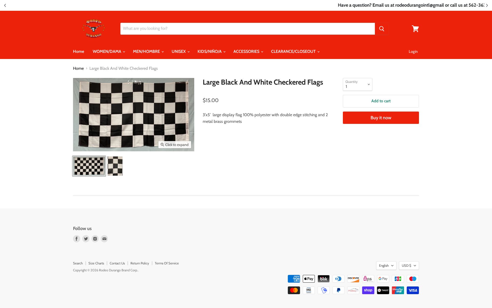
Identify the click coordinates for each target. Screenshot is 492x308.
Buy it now (381, 118)
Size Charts (96, 263)
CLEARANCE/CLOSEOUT (294, 51)
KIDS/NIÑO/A (210, 51)
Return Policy (139, 263)
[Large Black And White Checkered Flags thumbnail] (89, 166)
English (384, 265)
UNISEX (179, 51)
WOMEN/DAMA (107, 51)
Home (78, 51)
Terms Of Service (167, 263)
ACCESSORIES (246, 51)
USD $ (406, 265)
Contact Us (117, 263)
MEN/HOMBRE (147, 51)
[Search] (382, 29)
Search (78, 263)
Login (413, 51)
